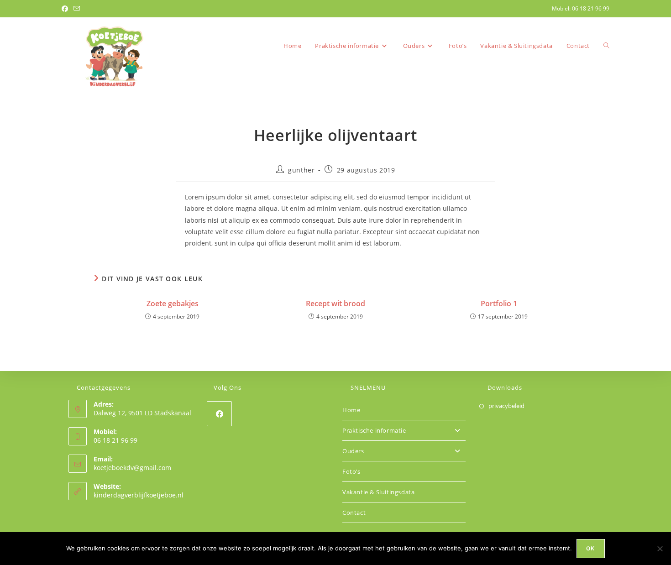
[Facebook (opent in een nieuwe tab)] (66, 8)
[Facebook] (219, 413)
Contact (354, 512)
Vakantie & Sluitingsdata (378, 492)
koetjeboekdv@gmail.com (132, 467)
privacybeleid (506, 406)
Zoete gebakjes (173, 303)
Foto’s (351, 471)
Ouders (353, 451)
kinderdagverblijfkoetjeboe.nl (138, 495)
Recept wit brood (335, 303)
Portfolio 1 (499, 303)
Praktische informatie (374, 430)
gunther (301, 170)
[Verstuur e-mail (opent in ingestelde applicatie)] (77, 8)
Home (351, 410)
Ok (590, 548)
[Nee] (659, 548)
